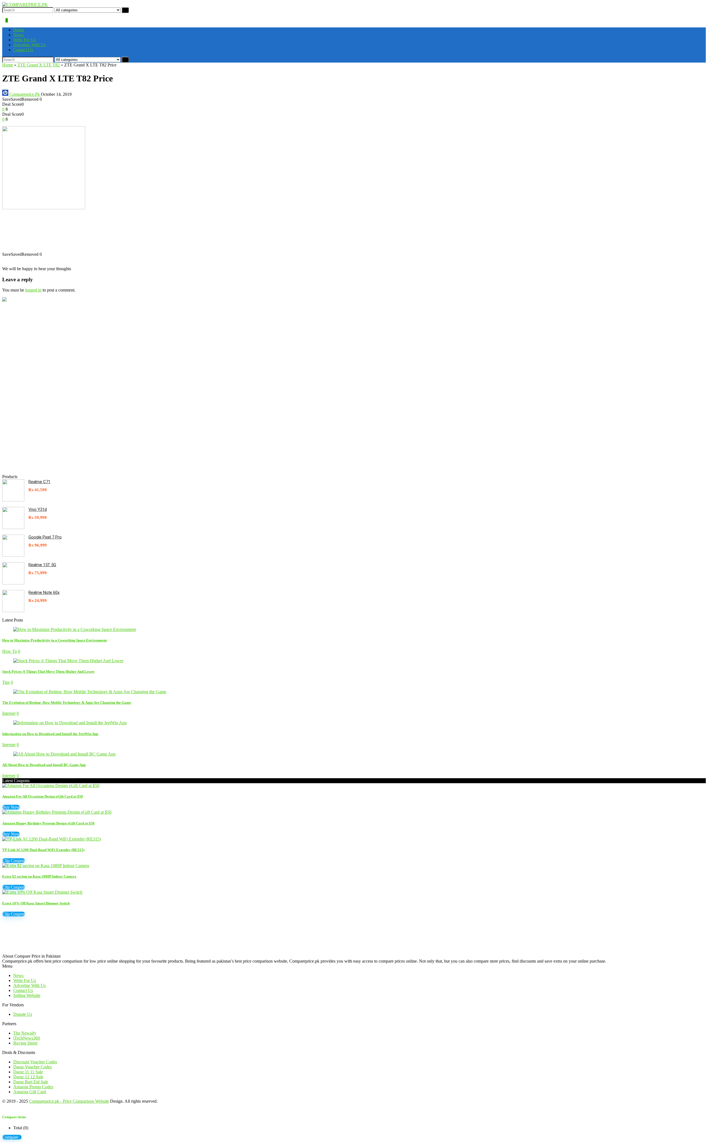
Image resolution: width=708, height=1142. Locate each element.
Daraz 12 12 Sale (28, 1076)
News (18, 34)
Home (18, 29)
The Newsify (24, 1033)
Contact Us (23, 49)
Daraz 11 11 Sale (28, 1071)
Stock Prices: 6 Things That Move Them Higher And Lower (48, 671)
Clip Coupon (13, 860)
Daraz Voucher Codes (32, 1066)
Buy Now (11, 807)
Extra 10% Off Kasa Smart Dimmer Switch (36, 903)
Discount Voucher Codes (35, 1061)
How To (9, 651)
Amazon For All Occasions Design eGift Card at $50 (42, 796)
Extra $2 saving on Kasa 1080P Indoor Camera (39, 876)
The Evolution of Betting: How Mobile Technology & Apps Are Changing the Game (66, 702)
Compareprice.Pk (24, 94)
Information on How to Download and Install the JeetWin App (50, 734)
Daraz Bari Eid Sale (30, 1081)
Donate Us (22, 1014)
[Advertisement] (168, 233)
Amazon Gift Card (29, 1091)
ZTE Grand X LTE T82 (38, 65)
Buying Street (25, 1043)
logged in (33, 290)
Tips (6, 682)
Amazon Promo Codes (33, 1086)
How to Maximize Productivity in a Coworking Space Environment (54, 640)
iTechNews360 (26, 1038)
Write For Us (24, 39)
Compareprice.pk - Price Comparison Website (69, 1101)
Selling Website (26, 995)
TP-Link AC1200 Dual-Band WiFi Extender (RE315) (43, 850)
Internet (8, 713)
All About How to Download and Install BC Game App (44, 765)
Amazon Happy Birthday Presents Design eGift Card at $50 (48, 823)
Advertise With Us (29, 44)
